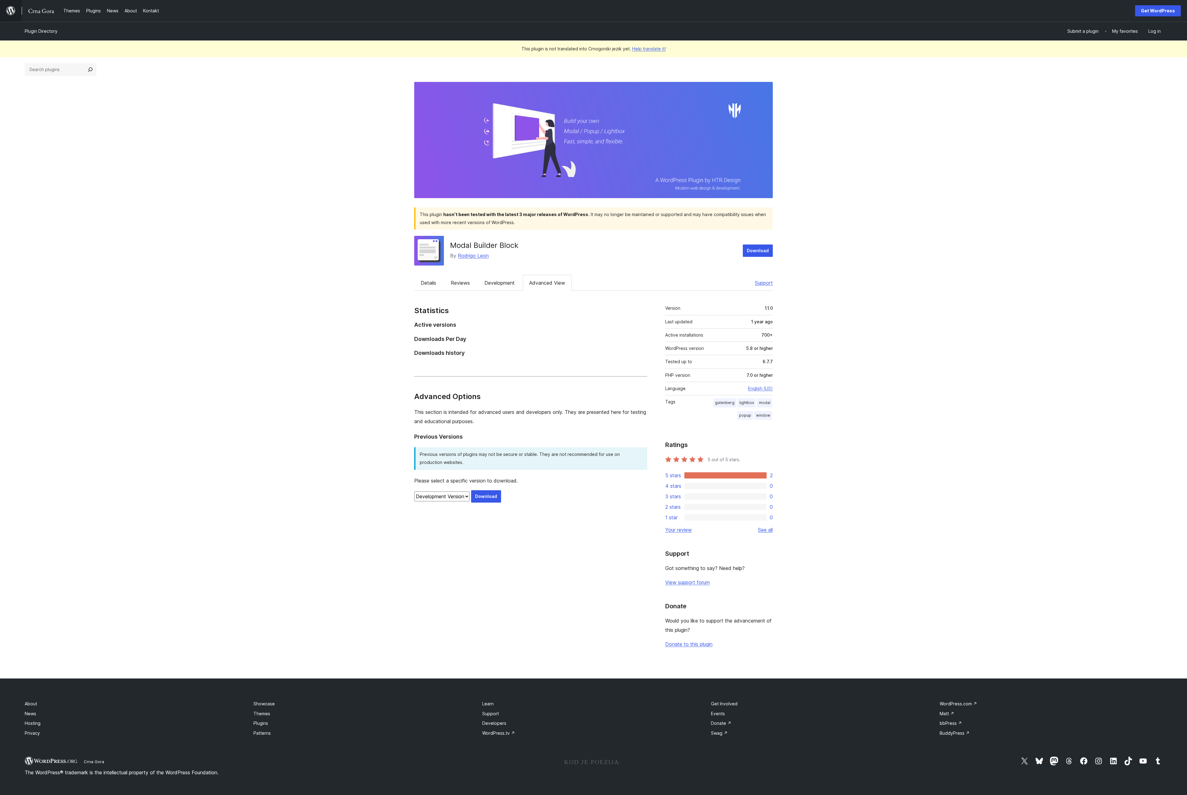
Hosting (32, 723)
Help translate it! (649, 48)
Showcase (264, 703)
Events (718, 713)
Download (758, 250)
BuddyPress (955, 733)
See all (765, 530)
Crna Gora (94, 761)
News (30, 713)
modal (764, 402)
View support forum (687, 582)
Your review (678, 530)
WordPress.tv (498, 733)
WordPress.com (958, 703)
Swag (719, 733)
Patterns (262, 733)
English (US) (760, 388)
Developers (494, 723)
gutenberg (724, 402)
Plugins (260, 723)
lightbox (746, 402)
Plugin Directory (41, 31)
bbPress (951, 723)
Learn (488, 703)
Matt (947, 713)
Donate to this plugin (689, 644)
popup (745, 415)
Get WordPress (1158, 10)
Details (428, 283)
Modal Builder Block (484, 245)
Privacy (32, 733)
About (31, 703)
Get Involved (724, 703)
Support (764, 283)
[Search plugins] (90, 69)
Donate (721, 723)
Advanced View (547, 283)
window (763, 415)
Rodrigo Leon (473, 256)
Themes (261, 713)
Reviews (460, 283)
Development (499, 283)
